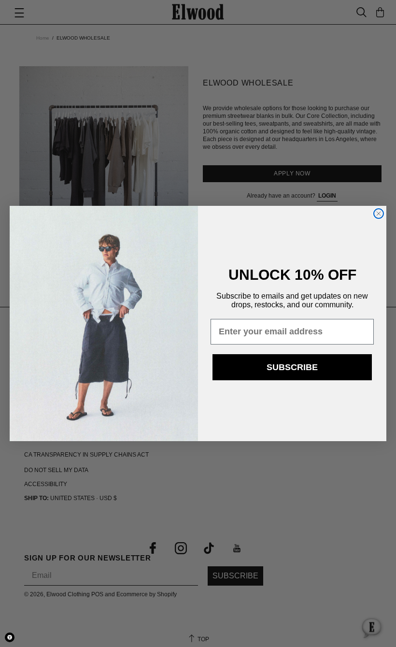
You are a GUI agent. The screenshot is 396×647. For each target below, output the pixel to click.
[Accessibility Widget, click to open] (9, 637)
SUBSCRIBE (292, 367)
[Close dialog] (378, 213)
